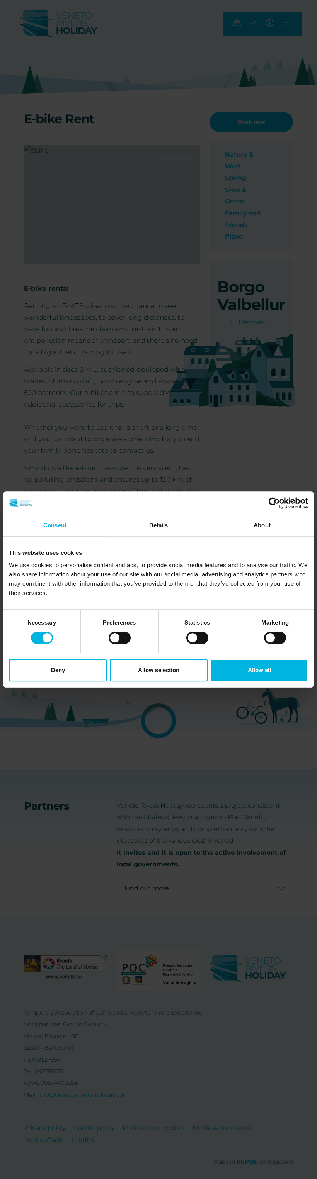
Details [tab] (158, 525)
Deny (58, 670)
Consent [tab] (54, 525)
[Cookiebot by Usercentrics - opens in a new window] (274, 503)
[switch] (120, 638)
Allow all (259, 670)
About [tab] (262, 525)
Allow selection (158, 670)
